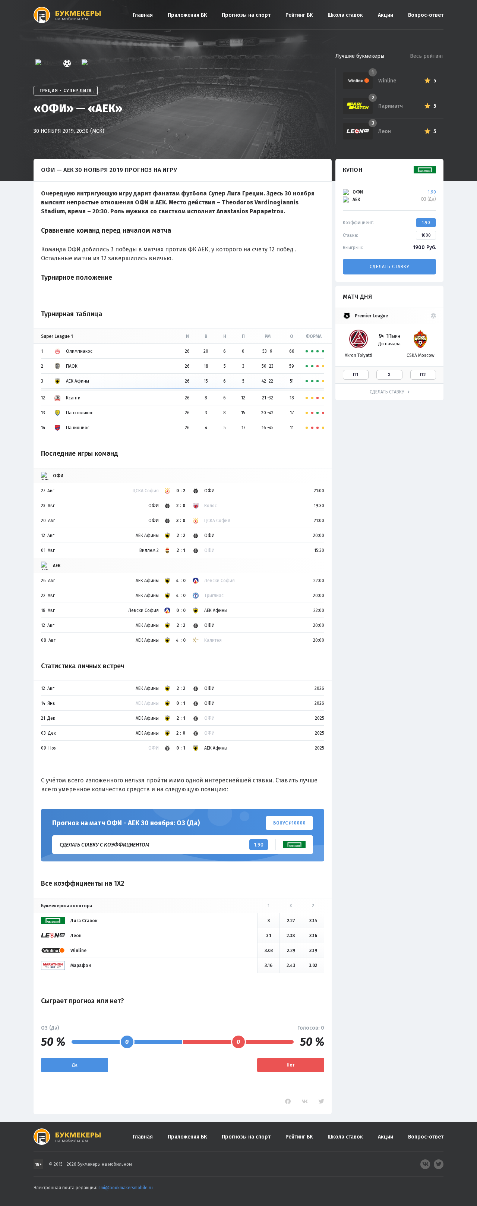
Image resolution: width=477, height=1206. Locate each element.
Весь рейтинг (426, 56)
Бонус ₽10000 (289, 823)
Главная (143, 15)
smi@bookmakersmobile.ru (125, 1187)
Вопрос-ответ (425, 15)
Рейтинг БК (299, 15)
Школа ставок (345, 15)
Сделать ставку (389, 266)
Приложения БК (187, 15)
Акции (385, 15)
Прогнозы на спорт (246, 15)
